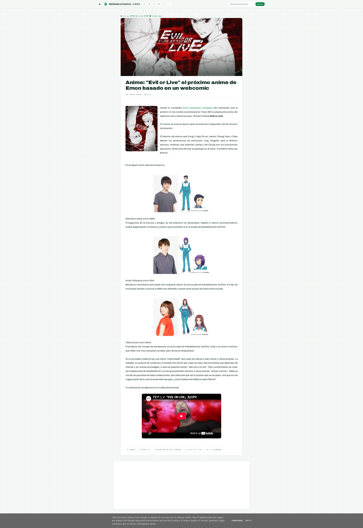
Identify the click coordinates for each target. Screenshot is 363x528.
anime (140, 16)
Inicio (126, 16)
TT (144, 4)
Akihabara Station (122, 4)
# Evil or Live (194, 450)
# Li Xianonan (214, 450)
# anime (131, 450)
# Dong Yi (145, 450)
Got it (248, 521)
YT (163, 4)
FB (159, 4)
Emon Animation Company (197, 108)
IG (149, 4)
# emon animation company (168, 450)
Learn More (237, 521)
